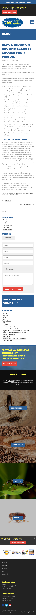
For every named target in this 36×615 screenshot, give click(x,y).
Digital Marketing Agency (27, 612)
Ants (17, 481)
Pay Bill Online (7, 325)
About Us (5, 220)
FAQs (4, 323)
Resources (4, 568)
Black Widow (27, 193)
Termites (16, 444)
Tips (4, 319)
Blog (3, 571)
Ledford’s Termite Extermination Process (15, 333)
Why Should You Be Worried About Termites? (16, 331)
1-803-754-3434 (20, 9)
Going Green (6, 222)
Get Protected (9, 363)
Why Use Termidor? (25, 205)
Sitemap (3, 577)
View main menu (32, 22)
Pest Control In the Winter (10, 327)
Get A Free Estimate (13, 289)
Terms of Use (6, 336)
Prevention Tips (7, 229)
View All (5, 313)
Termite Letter (7, 321)
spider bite (12, 194)
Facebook (3, 605)
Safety (4, 317)
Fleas (16, 517)
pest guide (11, 380)
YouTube (10, 605)
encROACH (8, 200)
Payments (4, 574)
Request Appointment (9, 12)
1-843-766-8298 (7, 9)
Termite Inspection (8, 340)
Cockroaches (16, 408)
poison (7, 194)
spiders (16, 194)
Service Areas (5, 565)
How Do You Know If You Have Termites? (14, 329)
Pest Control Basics (8, 226)
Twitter (6, 605)
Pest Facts (15, 60)
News (4, 224)
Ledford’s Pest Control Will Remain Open (14, 338)
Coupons (5, 315)
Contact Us (4, 562)
